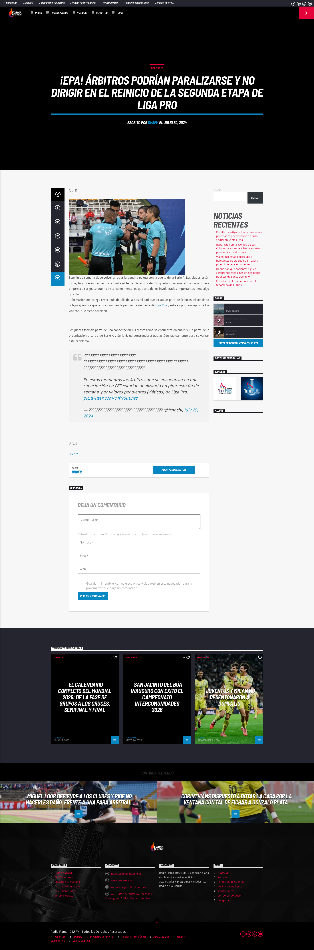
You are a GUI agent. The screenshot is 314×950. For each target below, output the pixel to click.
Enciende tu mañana (67, 881)
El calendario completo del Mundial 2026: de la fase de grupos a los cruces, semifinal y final (84, 697)
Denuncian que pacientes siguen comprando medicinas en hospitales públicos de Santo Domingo (238, 272)
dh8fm (153, 122)
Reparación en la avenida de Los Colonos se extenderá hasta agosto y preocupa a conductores (238, 248)
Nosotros (11, 3)
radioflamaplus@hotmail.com (129, 887)
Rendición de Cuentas (53, 3)
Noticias (82, 12)
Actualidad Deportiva (67, 886)
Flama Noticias (64, 872)
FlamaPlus (59, 737)
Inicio (38, 12)
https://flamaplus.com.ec (126, 873)
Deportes (102, 12)
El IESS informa (64, 877)
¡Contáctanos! (111, 3)
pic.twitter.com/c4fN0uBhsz (110, 398)
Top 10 (119, 12)
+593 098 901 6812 (122, 880)
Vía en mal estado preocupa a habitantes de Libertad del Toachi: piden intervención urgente (237, 260)
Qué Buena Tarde (65, 891)
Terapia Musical (64, 895)
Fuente (73, 454)
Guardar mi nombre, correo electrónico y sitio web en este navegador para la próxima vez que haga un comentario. (139, 583)
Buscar (217, 190)
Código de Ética (165, 3)
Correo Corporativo (137, 3)
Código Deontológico (84, 3)
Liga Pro (161, 305)
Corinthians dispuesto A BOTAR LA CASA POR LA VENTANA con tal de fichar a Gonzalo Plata (236, 799)
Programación (59, 12)
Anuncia (28, 3)
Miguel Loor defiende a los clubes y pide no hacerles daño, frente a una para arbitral (79, 799)
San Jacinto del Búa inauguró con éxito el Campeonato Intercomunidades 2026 (157, 697)
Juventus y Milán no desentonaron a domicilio (230, 697)
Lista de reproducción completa (238, 343)
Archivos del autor (174, 469)
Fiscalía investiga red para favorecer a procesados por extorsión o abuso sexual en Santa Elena (239, 236)
